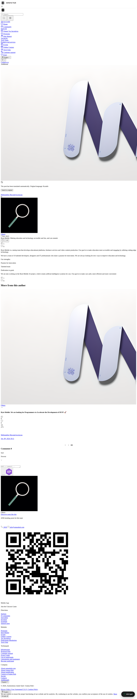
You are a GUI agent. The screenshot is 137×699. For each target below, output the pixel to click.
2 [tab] (68, 445)
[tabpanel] (68, 365)
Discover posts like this (8, 514)
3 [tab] (72, 445)
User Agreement (17, 689)
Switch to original (7, 190)
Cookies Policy (33, 689)
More (115, 694)
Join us (3, 22)
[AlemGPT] (128, 694)
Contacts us (5, 62)
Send (3, 475)
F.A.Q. (25, 689)
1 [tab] (65, 445)
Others (3, 234)
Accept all (5, 696)
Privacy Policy (6, 689)
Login (8, 22)
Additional (4, 64)
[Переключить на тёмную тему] (3, 60)
